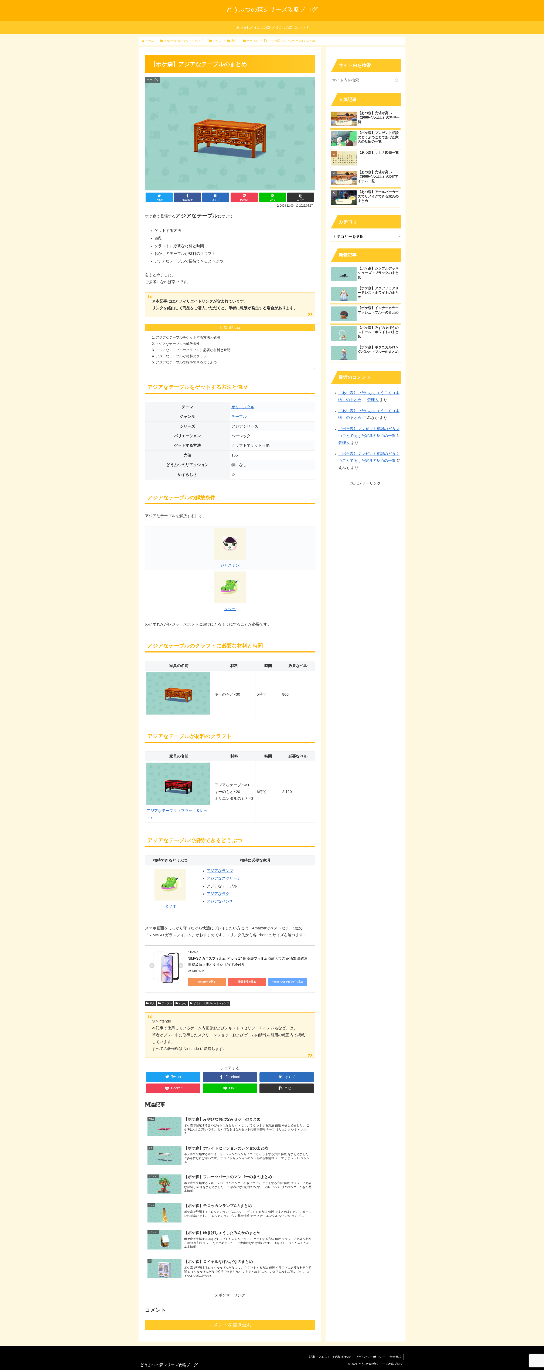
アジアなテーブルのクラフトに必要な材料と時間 (193, 350)
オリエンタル (242, 407)
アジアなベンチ (220, 901)
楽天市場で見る (247, 981)
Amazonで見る (207, 981)
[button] (397, 80)
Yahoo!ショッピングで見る (287, 981)
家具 (152, 1003)
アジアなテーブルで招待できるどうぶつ (186, 362)
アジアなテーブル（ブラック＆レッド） (177, 814)
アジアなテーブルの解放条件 (178, 344)
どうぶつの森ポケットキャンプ (211, 1003)
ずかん (182, 1003)
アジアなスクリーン (224, 878)
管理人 (373, 400)
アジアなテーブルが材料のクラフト (183, 356)
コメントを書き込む (230, 1324)
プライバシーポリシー (370, 1357)
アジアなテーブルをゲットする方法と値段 (188, 337)
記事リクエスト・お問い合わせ (330, 1357)
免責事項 (395, 1357)
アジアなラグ (218, 894)
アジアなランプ (220, 871)
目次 (224, 327)
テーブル (239, 416)
